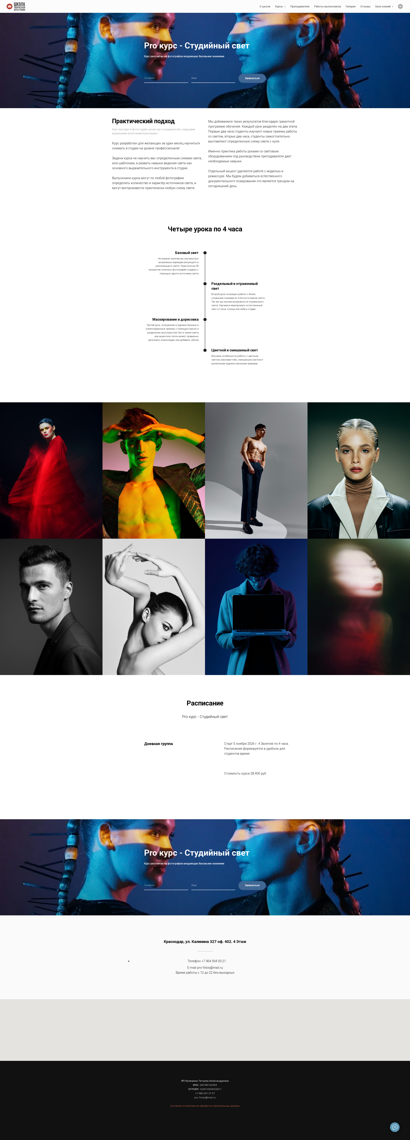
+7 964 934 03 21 (213, 961)
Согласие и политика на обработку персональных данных (205, 1106)
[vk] (400, 6)
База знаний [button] (383, 6)
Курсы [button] (279, 6)
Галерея (351, 6)
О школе (265, 6)
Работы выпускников (327, 6)
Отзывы (365, 6)
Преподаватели (299, 6)
